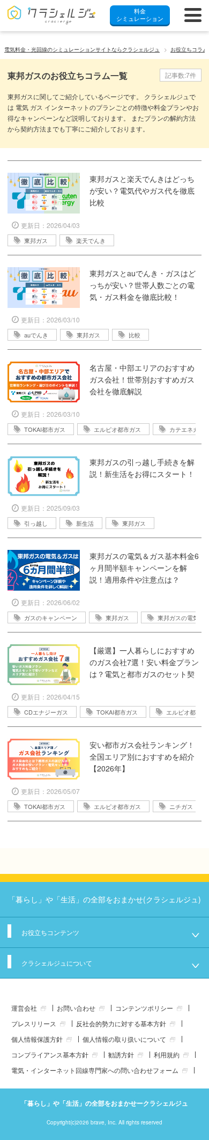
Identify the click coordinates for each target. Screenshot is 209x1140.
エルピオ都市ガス (117, 429)
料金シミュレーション (139, 14)
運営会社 (24, 1007)
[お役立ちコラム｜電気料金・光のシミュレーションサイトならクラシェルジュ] (52, 15)
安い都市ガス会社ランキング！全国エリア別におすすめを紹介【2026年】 (142, 756)
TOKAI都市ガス (44, 429)
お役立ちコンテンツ (50, 932)
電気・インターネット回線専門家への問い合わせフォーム (94, 1070)
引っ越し (36, 523)
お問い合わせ (76, 1007)
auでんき (36, 334)
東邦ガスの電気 (178, 617)
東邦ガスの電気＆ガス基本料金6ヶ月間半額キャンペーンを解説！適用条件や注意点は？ (144, 567)
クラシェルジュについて (56, 962)
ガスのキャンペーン (50, 617)
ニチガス (181, 806)
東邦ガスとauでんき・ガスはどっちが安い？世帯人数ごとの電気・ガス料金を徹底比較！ (142, 285)
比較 (134, 334)
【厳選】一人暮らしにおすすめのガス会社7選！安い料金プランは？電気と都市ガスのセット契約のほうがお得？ (144, 662)
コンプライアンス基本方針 (49, 1054)
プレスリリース (33, 1023)
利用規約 (167, 1054)
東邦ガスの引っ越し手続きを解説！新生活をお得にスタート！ (142, 468)
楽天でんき (91, 240)
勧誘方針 (121, 1054)
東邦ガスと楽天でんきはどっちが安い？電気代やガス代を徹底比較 (142, 190)
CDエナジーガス (46, 712)
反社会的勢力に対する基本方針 (121, 1023)
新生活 (85, 523)
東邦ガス (36, 240)
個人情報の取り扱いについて (124, 1038)
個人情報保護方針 (37, 1038)
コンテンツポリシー (144, 1007)
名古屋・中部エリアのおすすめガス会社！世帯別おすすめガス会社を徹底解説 (142, 379)
